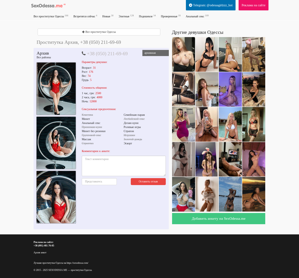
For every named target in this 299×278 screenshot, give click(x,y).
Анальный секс (197, 16)
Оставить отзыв (148, 181)
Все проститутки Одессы (51, 16)
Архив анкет (40, 252)
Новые (107, 16)
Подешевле (147, 16)
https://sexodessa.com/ (77, 262)
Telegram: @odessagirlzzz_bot (212, 5)
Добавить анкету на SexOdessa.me (219, 218)
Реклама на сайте (253, 5)
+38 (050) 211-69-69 (107, 53)
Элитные (126, 16)
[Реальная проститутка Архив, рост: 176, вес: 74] (56, 89)
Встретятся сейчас (85, 16)
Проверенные (171, 16)
